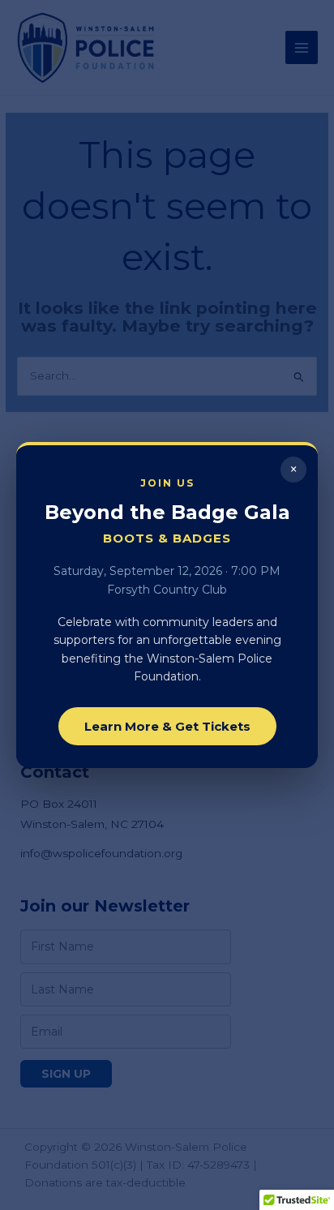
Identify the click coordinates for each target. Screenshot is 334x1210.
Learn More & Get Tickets (167, 726)
